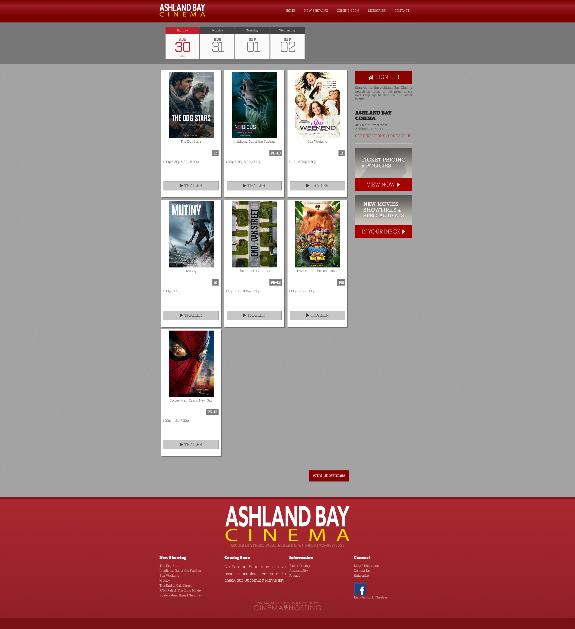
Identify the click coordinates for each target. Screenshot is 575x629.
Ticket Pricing (299, 566)
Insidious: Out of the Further (180, 571)
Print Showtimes (328, 475)
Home (290, 11)
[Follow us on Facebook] (360, 589)
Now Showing (316, 11)
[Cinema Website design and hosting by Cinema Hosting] (287, 607)
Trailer (192, 186)
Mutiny (164, 581)
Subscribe (377, 11)
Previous (158, 42)
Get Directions (370, 136)
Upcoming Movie (260, 580)
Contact (402, 11)
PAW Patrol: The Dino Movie (180, 591)
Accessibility (298, 571)
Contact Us (399, 136)
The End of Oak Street (175, 586)
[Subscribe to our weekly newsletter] (383, 216)
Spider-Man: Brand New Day (180, 596)
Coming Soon (348, 11)
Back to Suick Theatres (371, 598)
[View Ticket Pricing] (383, 169)
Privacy (294, 576)
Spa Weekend (169, 576)
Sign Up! (386, 77)
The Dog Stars (169, 566)
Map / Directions (366, 566)
